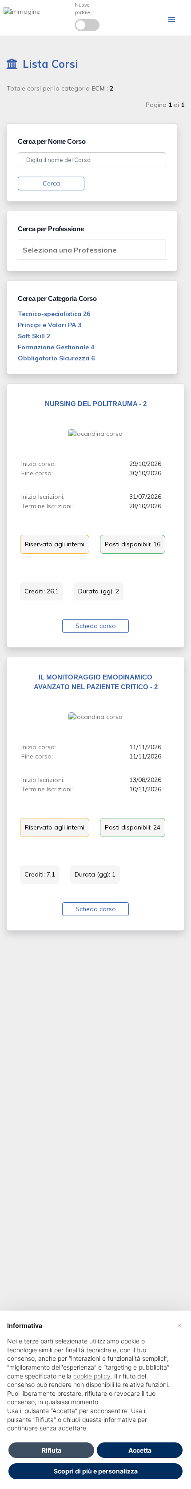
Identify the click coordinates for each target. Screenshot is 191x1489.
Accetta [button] (139, 1450)
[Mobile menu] (171, 19)
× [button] (180, 1324)
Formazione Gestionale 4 (56, 347)
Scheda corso (96, 626)
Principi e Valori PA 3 (49, 325)
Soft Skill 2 (34, 336)
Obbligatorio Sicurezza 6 (56, 358)
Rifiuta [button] (51, 1450)
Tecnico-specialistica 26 (54, 314)
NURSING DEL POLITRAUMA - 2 (96, 403)
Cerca (51, 183)
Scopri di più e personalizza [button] (96, 1471)
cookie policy (92, 1376)
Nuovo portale (82, 9)
